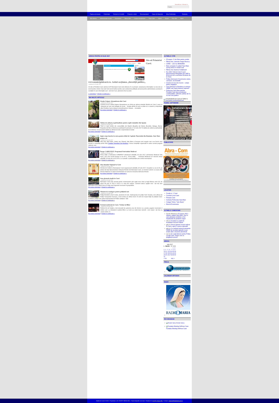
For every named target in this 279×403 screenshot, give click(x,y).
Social (167, 18)
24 (164, 255)
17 (164, 253)
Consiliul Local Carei (172, 195)
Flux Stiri (174, 18)
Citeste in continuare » (103, 94)
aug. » (173, 258)
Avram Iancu (180, 323)
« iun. (165, 258)
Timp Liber (152, 18)
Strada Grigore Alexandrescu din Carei (113, 101)
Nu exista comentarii (106, 110)
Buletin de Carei (115, 6)
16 (175, 251)
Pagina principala (95, 14)
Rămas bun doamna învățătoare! (176, 70)
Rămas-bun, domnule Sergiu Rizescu (178, 61)
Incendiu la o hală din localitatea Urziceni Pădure (175, 221)
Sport (181, 18)
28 (172, 255)
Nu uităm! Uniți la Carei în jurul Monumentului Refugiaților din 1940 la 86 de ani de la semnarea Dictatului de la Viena (178, 74)
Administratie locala (106, 18)
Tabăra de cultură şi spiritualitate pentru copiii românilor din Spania (123, 123)
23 (175, 253)
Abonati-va (185, 4)
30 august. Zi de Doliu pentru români (177, 59)
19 (168, 253)
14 (172, 251)
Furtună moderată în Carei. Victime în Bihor (115, 205)
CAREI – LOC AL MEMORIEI (175, 64)
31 (164, 256)
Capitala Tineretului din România (118, 143)
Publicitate (107, 14)
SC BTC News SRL (157, 400)
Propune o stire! (132, 14)
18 (166, 253)
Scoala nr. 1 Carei (171, 193)
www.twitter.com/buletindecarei (175, 100)
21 (172, 253)
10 (164, 251)
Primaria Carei (170, 198)
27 (170, 255)
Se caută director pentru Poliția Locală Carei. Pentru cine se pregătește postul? (178, 235)
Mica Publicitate (171, 14)
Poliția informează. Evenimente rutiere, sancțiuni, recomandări (178, 79)
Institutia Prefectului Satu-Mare (176, 200)
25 (166, 255)
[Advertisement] (139, 38)
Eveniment (118, 18)
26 (168, 255)
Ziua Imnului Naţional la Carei (110, 164)
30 (175, 255)
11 (166, 251)
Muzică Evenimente (172, 204)
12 (168, 251)
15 (173, 251)
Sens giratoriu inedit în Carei (110, 178)
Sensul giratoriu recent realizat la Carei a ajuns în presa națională (178, 225)
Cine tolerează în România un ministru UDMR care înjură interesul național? (178, 87)
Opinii (160, 18)
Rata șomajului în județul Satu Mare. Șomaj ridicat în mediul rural (177, 66)
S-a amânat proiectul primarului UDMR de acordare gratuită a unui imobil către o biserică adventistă (178, 230)
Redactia (184, 14)
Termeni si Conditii (118, 14)
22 (173, 253)
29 (173, 255)
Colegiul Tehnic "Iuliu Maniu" (175, 202)
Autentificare (178, 4)
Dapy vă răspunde (157, 14)
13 (170, 251)
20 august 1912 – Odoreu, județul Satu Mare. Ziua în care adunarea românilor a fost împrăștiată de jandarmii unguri (177, 216)
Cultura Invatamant (139, 18)
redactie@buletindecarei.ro (176, 400)
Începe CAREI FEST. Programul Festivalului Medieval (118, 151)
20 (170, 253)
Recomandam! (144, 14)
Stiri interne (93, 18)
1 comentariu (92, 94)
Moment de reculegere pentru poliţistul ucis (114, 191)
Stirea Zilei (127, 18)
